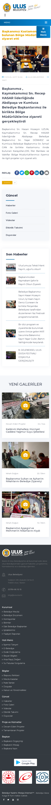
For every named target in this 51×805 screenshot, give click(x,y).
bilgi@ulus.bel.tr (15, 595)
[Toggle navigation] (5, 15)
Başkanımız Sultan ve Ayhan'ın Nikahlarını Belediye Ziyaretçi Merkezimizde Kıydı (25, 481)
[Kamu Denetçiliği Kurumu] (42, 777)
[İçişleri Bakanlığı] (8, 777)
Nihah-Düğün (12, 473)
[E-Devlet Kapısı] (25, 777)
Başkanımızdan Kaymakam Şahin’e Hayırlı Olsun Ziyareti (29, 280)
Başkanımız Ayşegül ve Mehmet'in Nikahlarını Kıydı (23, 529)
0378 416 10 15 (14, 589)
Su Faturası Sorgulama (14, 663)
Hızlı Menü (43, 33)
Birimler (7, 622)
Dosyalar (8, 686)
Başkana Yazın (10, 748)
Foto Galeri (12, 213)
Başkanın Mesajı (11, 745)
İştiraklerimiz (9, 630)
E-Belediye (9, 648)
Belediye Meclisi (11, 611)
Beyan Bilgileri (10, 656)
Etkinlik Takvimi (14, 227)
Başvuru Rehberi (11, 675)
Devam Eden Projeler (16, 424)
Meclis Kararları (11, 679)
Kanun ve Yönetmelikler (15, 690)
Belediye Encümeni (13, 615)
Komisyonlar (9, 619)
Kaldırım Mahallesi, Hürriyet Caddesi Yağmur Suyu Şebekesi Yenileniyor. (25, 432)
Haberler (11, 205)
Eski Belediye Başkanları (15, 626)
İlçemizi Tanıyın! (11, 644)
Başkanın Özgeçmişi (13, 741)
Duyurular (11, 235)
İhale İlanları (9, 683)
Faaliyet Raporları (12, 634)
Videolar (10, 220)
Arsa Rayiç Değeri (12, 659)
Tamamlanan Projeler (14, 730)
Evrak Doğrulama (12, 652)
